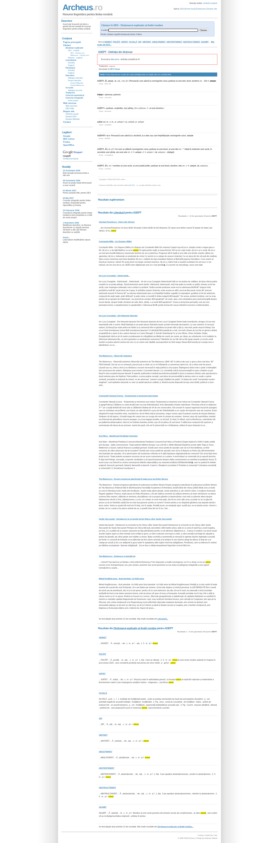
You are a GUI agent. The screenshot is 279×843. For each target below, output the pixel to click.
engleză (112, 66)
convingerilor (137, 149)
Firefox (66, 142)
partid (142, 166)
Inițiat (187, 149)
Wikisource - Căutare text (79, 55)
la (150, 81)
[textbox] (153, 30)
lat (156, 152)
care (141, 81)
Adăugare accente (75, 90)
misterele (196, 149)
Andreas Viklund (211, 838)
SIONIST (108, 42)
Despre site (212, 9)
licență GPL (130, 185)
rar (125, 108)
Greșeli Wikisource (77, 85)
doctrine (195, 81)
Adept (100, 95)
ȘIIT (139, 42)
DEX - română (73, 50)
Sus (215, 835)
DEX (182, 9)
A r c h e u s (82, 7)
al (177, 81)
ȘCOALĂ (133, 42)
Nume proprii (73, 100)
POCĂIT (116, 42)
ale (117, 152)
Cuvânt (104, 30)
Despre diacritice (74, 80)
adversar (108, 95)
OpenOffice (68, 145)
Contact (67, 122)
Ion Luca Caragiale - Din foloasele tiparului (118, 316)
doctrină (137, 135)
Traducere (201, 9)
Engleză (71, 65)
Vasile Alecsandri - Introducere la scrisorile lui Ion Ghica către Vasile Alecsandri (135, 519)
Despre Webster (73, 119)
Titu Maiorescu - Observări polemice (115, 356)
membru (116, 166)
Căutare (67, 45)
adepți (110, 81)
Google (66, 136)
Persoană (134, 81)
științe (112, 152)
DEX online (68, 139)
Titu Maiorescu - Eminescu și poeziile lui (117, 556)
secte (207, 149)
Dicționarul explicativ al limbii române (135, 628)
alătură (128, 149)
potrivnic (117, 95)
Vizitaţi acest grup (70, 159)
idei (184, 81)
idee (148, 135)
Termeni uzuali (72, 114)
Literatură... (163, 619)
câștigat (170, 152)
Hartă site (209, 835)
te (115, 81)
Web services (71, 106)
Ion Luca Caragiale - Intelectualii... (114, 276)
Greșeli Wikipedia (76, 83)
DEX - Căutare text (77, 53)
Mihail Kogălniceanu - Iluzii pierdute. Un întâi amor (121, 579)
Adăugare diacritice (75, 78)
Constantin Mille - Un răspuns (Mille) (115, 241)
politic (147, 166)
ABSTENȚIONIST (174, 42)
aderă (146, 81)
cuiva (165, 81)
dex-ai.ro (115, 59)
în (190, 149)
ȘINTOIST (146, 42)
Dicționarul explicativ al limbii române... (175, 827)
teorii (189, 81)
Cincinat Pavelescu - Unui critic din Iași (116, 222)
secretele (101, 152)
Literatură (119, 212)
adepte (213, 81)
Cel (116, 149)
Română (71, 63)
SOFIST (124, 42)
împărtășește (163, 135)
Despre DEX (71, 116)
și (126, 81)
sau (151, 135)
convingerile (156, 81)
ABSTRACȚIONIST (191, 42)
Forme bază (190, 9)
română (206, 3)
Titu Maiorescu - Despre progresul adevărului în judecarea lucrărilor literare (133, 479)
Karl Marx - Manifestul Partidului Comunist (118, 436)
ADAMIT (205, 42)
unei (180, 81)
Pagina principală (72, 42)
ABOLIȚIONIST (158, 42)
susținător (118, 108)
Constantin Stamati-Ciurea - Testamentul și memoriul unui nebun (128, 396)
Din (205, 81)
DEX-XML (70, 108)
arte (125, 152)
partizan (172, 81)
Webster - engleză (75, 58)
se (124, 149)
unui (137, 166)
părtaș (130, 108)
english (214, 3)
